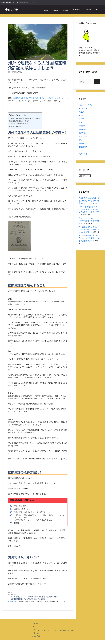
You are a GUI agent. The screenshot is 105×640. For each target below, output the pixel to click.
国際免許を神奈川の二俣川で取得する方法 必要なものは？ (36, 98)
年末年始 (82, 133)
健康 (80, 122)
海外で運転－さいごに (18, 126)
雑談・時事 (83, 154)
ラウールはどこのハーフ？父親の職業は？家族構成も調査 (89, 220)
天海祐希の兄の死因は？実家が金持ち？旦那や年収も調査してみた (89, 200)
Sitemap (65, 11)
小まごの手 (11, 9)
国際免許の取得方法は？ (19, 124)
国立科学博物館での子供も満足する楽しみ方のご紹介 (28, 599)
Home (10, 601)
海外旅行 (13, 594)
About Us (89, 9)
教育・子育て (84, 136)
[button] (97, 9)
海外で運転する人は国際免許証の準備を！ (25, 118)
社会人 (81, 150)
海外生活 (82, 143)
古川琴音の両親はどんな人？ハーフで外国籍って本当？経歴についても (89, 238)
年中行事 (82, 129)
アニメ (81, 112)
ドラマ (81, 119)
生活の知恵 (83, 147)
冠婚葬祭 (82, 126)
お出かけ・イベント (86, 105)
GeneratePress (68, 630)
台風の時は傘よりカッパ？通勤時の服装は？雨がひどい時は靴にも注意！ (34, 597)
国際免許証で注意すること (20, 121)
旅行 (12, 592)
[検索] (97, 81)
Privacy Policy (77, 9)
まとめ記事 (83, 108)
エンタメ (82, 115)
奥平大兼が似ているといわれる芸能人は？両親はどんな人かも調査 (89, 229)
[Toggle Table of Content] (38, 115)
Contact (55, 11)
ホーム (46, 11)
